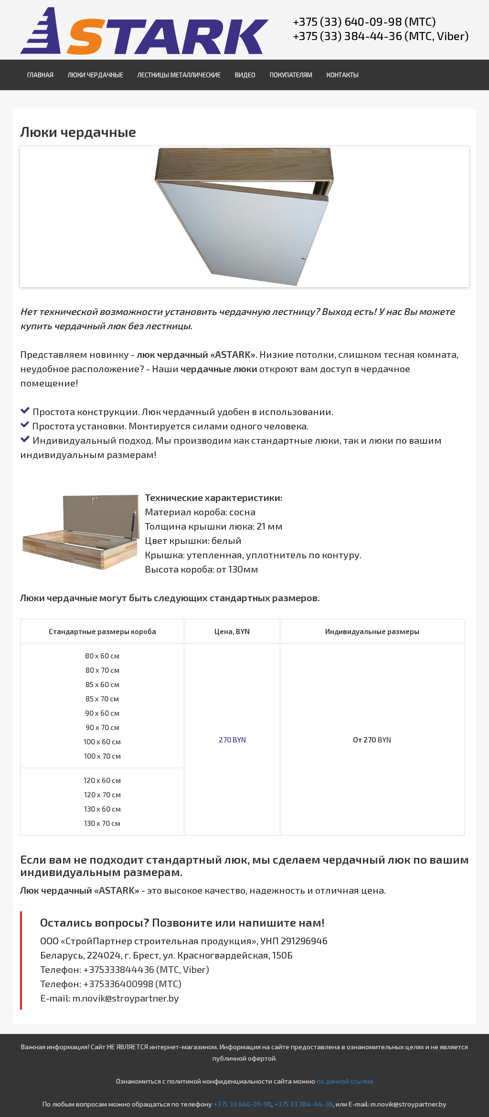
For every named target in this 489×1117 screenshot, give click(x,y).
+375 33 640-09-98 (242, 1104)
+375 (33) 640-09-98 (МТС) (364, 21)
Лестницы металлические (179, 75)
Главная (40, 75)
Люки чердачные (95, 75)
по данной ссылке (345, 1081)
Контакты (343, 75)
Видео (245, 75)
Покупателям (291, 75)
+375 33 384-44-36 (303, 1104)
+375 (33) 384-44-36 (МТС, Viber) (381, 35)
